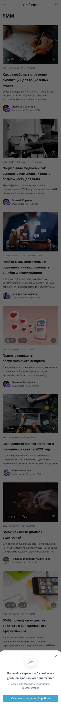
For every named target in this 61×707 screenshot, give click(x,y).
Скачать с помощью (30, 698)
